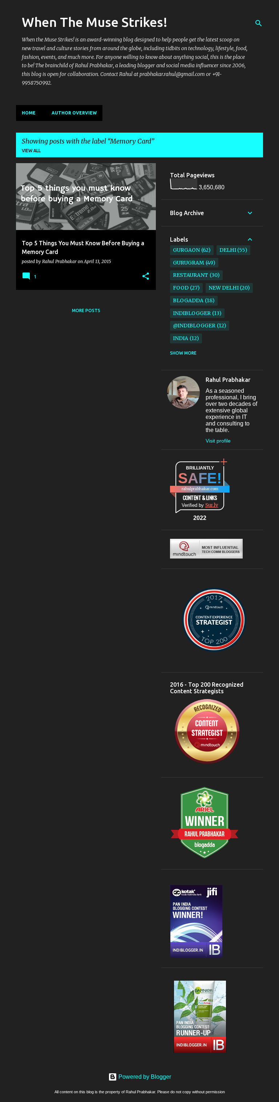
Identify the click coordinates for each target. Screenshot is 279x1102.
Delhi (227, 250)
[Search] (258, 23)
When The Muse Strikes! (94, 22)
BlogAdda (188, 300)
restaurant (190, 275)
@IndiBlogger (194, 325)
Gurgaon (186, 250)
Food (181, 287)
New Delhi (224, 287)
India (180, 338)
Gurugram (188, 262)
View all (31, 150)
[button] (145, 276)
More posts (86, 310)
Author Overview (74, 112)
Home (29, 112)
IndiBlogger (192, 313)
